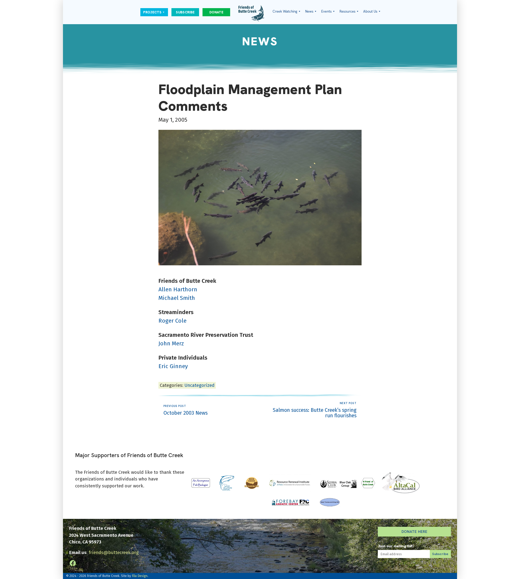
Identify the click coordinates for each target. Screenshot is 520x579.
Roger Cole (172, 320)
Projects (152, 12)
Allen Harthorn (177, 289)
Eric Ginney (173, 366)
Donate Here (414, 531)
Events (326, 11)
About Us (370, 11)
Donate (216, 12)
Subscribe (185, 12)
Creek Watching (285, 11)
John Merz (171, 343)
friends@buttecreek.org (114, 552)
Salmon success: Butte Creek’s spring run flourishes (314, 410)
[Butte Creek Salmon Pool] (260, 197)
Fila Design (139, 576)
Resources (347, 11)
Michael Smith (176, 298)
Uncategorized (199, 385)
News (309, 11)
